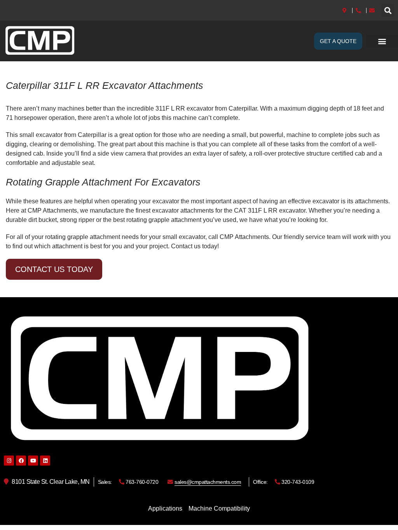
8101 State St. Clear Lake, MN (50, 481)
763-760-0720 (141, 482)
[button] (387, 10)
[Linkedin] (45, 461)
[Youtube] (33, 461)
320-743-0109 (297, 482)
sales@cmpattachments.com (208, 482)
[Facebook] (21, 461)
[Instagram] (9, 461)
